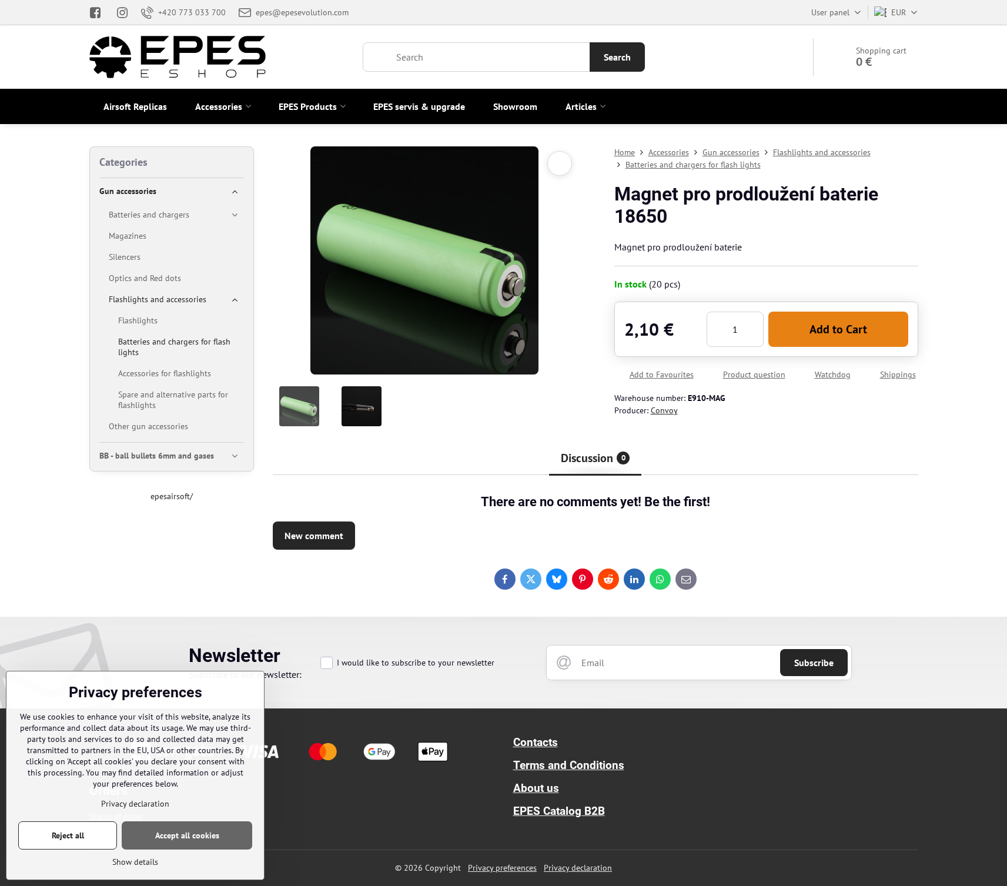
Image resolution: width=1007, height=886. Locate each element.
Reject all (68, 835)
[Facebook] (99, 12)
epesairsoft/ (171, 496)
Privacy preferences (502, 867)
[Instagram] (122, 12)
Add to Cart (838, 329)
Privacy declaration (578, 867)
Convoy (664, 410)
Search (617, 57)
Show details (135, 862)
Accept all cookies (187, 835)
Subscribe (814, 662)
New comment (314, 535)
